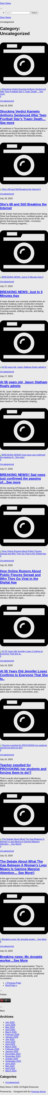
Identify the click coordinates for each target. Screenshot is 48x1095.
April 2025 (10, 1044)
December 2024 (13, 1054)
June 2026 (10, 1025)
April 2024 (10, 1068)
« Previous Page (13, 983)
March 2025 (11, 1046)
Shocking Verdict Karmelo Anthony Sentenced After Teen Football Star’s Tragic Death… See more (23, 117)
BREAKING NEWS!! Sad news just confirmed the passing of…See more (22, 478)
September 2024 (13, 1061)
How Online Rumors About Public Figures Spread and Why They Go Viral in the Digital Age (20, 576)
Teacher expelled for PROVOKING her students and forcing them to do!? (23, 768)
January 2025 (11, 1051)
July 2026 (10, 1022)
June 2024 (10, 1063)
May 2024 (10, 1066)
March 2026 (11, 1032)
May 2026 (10, 1027)
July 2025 (10, 1039)
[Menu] (1, 8)
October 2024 (11, 1059)
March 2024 (11, 1071)
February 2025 (12, 1049)
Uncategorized (7, 101)
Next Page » (11, 985)
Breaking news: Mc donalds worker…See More (21, 958)
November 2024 (13, 1056)
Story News (5, 3)
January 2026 (11, 1037)
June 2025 (10, 1042)
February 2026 (12, 1034)
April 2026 (10, 1030)
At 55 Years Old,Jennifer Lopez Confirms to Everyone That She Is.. (24, 675)
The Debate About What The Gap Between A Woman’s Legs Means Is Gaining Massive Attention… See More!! (23, 867)
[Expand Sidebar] (1, 990)
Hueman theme (38, 1091)
